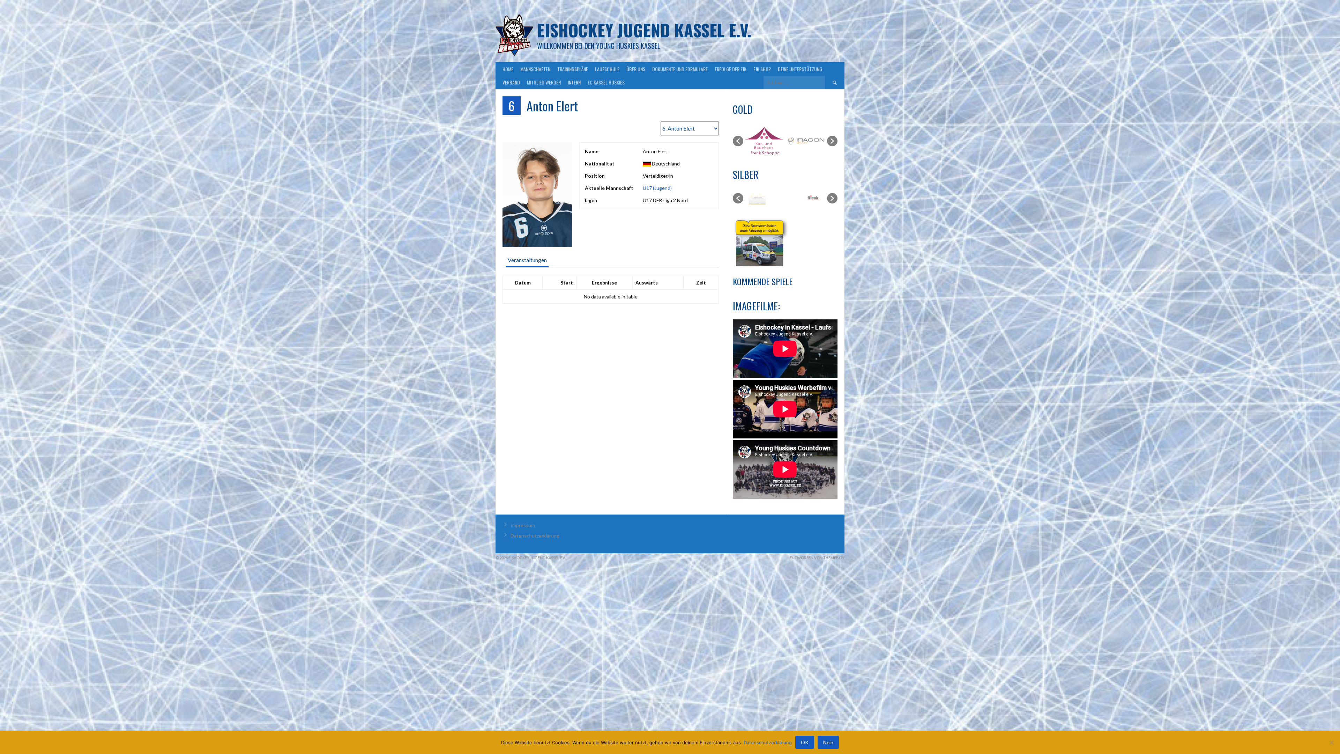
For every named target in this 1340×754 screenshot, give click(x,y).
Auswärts (646, 283)
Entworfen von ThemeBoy (817, 557)
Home (507, 69)
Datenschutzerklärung (535, 536)
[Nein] (1331, 742)
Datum (523, 283)
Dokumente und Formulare (680, 69)
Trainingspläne (572, 69)
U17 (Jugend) (657, 188)
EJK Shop (762, 69)
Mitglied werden (544, 82)
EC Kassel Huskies (606, 82)
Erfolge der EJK (730, 69)
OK (805, 742)
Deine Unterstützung (800, 69)
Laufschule (607, 69)
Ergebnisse (604, 283)
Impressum (523, 525)
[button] (738, 141)
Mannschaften (535, 69)
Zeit (701, 283)
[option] (764, 141)
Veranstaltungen (527, 260)
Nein (828, 742)
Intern (574, 82)
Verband (511, 82)
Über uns (635, 69)
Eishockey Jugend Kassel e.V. (644, 29)
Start (566, 283)
